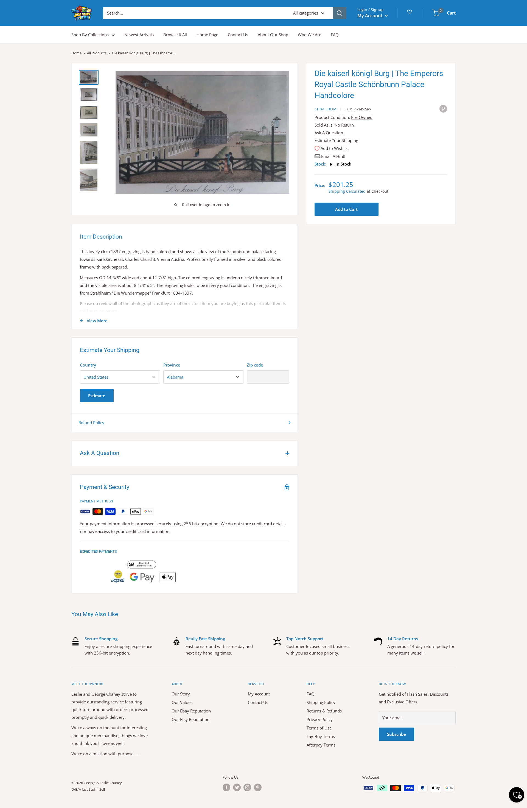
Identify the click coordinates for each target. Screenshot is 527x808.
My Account (370, 16)
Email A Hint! (333, 156)
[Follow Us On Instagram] (247, 787)
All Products (96, 53)
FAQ (335, 34)
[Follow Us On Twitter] (237, 787)
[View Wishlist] (410, 14)
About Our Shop (273, 34)
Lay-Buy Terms (321, 736)
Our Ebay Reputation (191, 711)
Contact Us (238, 34)
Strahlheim (326, 109)
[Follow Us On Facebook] (226, 787)
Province (171, 365)
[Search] (339, 13)
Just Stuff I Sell (93, 789)
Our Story (181, 694)
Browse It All (175, 34)
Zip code (255, 365)
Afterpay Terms (321, 745)
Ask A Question (329, 132)
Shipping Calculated (347, 191)
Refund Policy (91, 422)
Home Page (207, 34)
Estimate (96, 395)
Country (88, 365)
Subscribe (396, 734)
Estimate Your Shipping (336, 140)
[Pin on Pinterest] (443, 108)
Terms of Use (319, 728)
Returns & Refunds (324, 711)
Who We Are (309, 34)
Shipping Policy (321, 702)
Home (76, 53)
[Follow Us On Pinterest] (258, 787)
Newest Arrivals (139, 34)
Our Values (182, 702)
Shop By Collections (90, 34)
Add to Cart (346, 209)
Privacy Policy (320, 719)
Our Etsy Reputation (190, 719)
